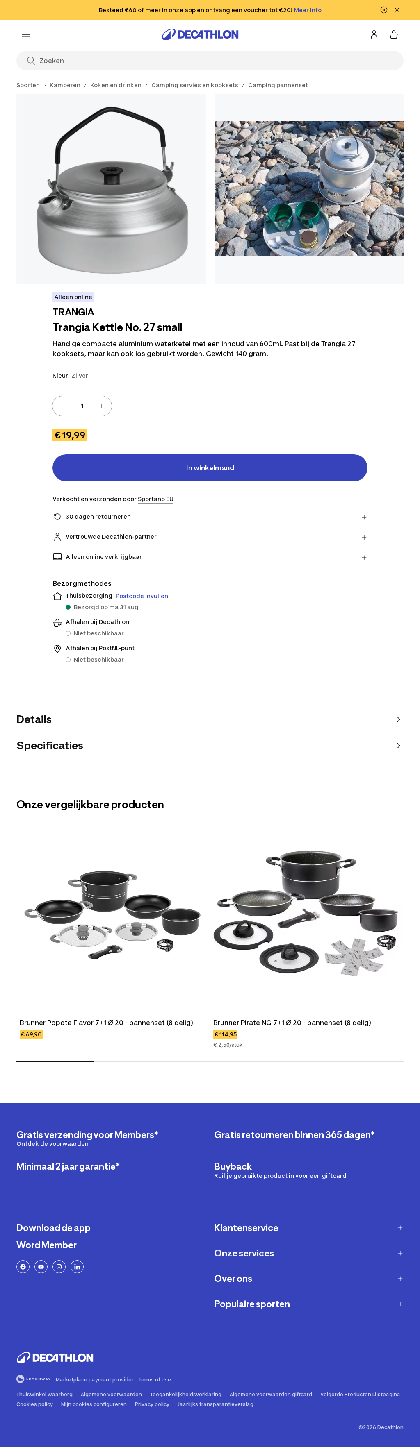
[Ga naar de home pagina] (200, 34)
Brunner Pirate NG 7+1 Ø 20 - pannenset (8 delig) (292, 1022)
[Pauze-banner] (383, 9)
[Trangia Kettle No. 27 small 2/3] (309, 189)
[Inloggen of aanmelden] (374, 34)
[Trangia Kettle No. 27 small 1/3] (111, 189)
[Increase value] (102, 406)
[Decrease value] (62, 406)
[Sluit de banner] (397, 9)
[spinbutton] (82, 406)
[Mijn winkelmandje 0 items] (394, 34)
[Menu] (26, 34)
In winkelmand (210, 468)
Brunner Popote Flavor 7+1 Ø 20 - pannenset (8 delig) (106, 1022)
